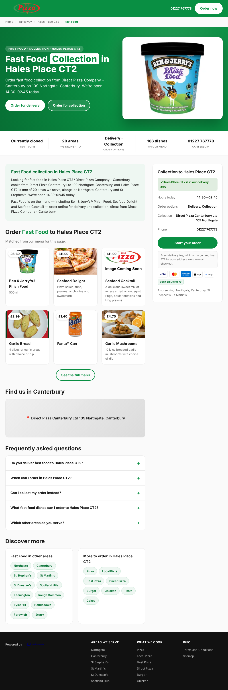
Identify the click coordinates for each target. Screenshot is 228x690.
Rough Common (49, 595)
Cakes (91, 600)
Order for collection (69, 105)
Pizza (90, 571)
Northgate (21, 565)
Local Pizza (109, 571)
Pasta (128, 591)
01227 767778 (181, 8)
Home (9, 21)
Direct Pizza (117, 581)
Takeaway (25, 21)
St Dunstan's (22, 585)
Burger (91, 591)
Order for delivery (25, 105)
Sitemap (188, 656)
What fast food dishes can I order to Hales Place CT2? (54, 508)
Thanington (22, 595)
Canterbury (45, 565)
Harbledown (42, 605)
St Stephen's (23, 575)
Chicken (110, 591)
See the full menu (75, 375)
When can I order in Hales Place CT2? (40, 478)
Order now (208, 8)
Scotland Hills (49, 585)
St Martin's (47, 575)
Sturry (39, 614)
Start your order (188, 243)
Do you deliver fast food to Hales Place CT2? (46, 463)
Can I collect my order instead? (35, 493)
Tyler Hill (20, 605)
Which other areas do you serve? (37, 523)
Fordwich (20, 614)
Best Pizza (94, 581)
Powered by (13, 644)
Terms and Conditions (198, 650)
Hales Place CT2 (48, 21)
